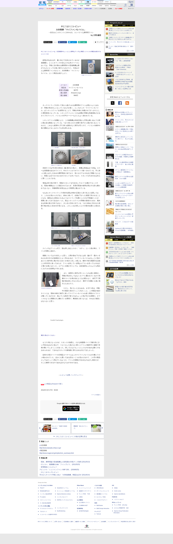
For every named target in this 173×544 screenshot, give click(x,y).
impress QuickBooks (119, 494)
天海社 (116, 488)
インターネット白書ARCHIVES (48, 514)
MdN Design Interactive (103, 508)
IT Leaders (43, 497)
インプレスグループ (113, 521)
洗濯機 (110, 8)
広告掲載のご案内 (68, 521)
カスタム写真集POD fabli (121, 508)
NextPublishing (61, 511)
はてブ (73, 42)
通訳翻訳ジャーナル (102, 494)
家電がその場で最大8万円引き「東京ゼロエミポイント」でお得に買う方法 (124, 289)
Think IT (42, 488)
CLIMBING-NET (83, 505)
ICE (113, 485)
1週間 (123, 25)
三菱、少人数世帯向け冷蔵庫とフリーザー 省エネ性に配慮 (124, 164)
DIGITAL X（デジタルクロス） (65, 500)
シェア (63, 42)
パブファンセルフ (119, 499)
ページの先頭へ (96, 394)
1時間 (108, 25)
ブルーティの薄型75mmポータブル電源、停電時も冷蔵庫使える (124, 157)
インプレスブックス (62, 508)
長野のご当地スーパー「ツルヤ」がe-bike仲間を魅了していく (124, 149)
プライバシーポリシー (93, 521)
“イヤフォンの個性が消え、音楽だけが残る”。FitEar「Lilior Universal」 (123, 67)
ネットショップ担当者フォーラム (66, 491)
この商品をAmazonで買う (53, 384)
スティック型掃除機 (100, 8)
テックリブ (98, 511)
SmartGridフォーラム (62, 488)
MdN (96, 503)
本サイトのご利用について (45, 521)
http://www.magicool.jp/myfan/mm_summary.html (56, 453)
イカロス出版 (98, 485)
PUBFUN (114, 497)
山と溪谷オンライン (84, 502)
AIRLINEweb (100, 488)
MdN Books (100, 505)
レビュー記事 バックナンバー (71, 375)
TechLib (99, 514)
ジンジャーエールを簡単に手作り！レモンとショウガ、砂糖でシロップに (124, 216)
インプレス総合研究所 (46, 494)
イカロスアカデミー (102, 500)
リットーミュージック (85, 488)
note (84, 42)
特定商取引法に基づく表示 (128, 521)
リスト (55, 42)
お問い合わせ (57, 521)
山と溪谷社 (80, 500)
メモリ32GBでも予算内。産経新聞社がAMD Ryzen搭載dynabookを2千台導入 (124, 81)
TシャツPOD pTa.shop (120, 505)
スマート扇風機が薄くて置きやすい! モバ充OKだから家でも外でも (124, 131)
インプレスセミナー (62, 497)
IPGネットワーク (116, 502)
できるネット (43, 511)
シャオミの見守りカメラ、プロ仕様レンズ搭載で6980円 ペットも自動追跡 (124, 185)
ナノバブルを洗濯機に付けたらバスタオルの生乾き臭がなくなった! (124, 275)
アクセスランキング (116, 23)
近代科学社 (80, 508)
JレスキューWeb (101, 497)
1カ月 (131, 25)
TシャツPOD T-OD (84, 494)
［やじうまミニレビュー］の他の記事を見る (71, 436)
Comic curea (117, 491)
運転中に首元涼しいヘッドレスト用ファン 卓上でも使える (124, 139)
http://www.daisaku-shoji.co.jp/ (50, 448)
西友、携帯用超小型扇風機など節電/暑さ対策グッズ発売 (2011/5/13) (65, 462)
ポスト (49, 42)
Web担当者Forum (45, 491)
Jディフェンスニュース (103, 491)
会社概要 (103, 521)
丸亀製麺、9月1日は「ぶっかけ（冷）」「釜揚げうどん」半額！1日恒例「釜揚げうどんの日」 (121, 249)
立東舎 (81, 497)
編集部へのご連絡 (80, 521)
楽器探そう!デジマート (85, 491)
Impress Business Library (64, 494)
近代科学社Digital (84, 511)
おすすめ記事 (114, 269)
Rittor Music (80, 485)
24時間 (116, 25)
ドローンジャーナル (45, 500)
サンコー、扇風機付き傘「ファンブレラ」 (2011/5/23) (60, 464)
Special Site (114, 54)
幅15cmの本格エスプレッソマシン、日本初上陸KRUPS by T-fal (124, 114)
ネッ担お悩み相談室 (45, 503)
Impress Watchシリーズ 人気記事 (120, 237)
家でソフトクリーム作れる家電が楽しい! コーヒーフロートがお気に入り (124, 195)
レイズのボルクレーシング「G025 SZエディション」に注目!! (124, 74)
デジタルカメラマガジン (46, 508)
